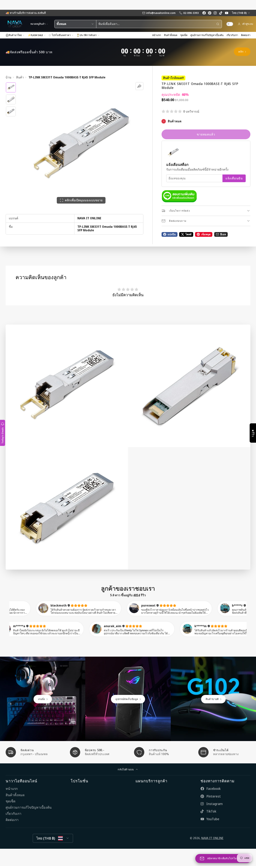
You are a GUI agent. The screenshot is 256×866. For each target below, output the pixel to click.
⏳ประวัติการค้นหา (86, 35)
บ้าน (8, 77)
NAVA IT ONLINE (212, 838)
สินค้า (20, 77)
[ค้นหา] (218, 24)
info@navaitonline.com (160, 12)
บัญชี (245, 24)
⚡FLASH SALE (35, 35)
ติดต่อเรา (245, 35)
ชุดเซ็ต (183, 35)
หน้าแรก (156, 35)
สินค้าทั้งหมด (170, 35)
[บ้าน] (15, 24)
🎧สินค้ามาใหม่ (14, 35)
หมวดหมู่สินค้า (37, 24)
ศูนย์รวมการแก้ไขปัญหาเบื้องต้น (207, 35)
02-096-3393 (191, 12)
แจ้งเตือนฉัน (234, 178)
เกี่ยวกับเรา (232, 35)
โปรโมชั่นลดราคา (61, 35)
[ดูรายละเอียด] (179, 196)
